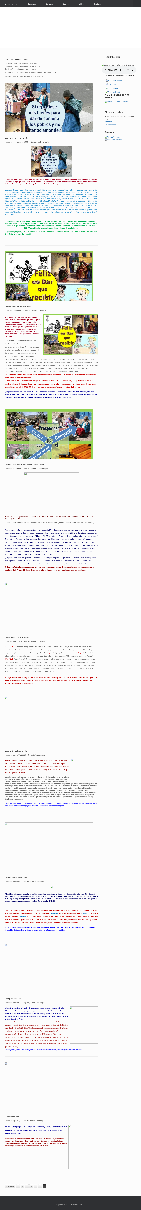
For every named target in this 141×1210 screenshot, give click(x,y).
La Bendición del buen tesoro (16, 877)
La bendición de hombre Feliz (16, 751)
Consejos (49, 4)
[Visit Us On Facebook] (114, 136)
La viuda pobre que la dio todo (16, 138)
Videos (81, 4)
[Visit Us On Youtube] (113, 139)
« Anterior (10, 1186)
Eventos (66, 4)
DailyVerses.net (111, 124)
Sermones (32, 4)
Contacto (97, 4)
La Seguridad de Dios (13, 998)
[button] (137, 3)
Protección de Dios (12, 1116)
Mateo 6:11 (109, 121)
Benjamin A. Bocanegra (40, 142)
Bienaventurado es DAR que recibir (18, 306)
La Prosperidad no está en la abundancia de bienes (24, 464)
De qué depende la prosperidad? (17, 637)
